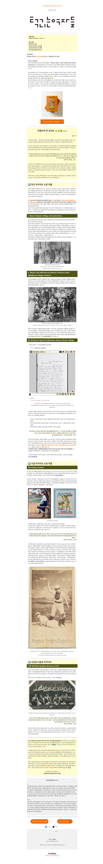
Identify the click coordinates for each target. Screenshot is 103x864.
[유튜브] (56, 831)
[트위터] (48, 831)
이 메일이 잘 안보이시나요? (48, 6)
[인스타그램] (52, 831)
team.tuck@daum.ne (52, 841)
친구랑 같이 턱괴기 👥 (65, 821)
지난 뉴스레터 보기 (57, 6)
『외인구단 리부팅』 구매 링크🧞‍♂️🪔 (52, 122)
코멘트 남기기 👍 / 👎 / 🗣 (39, 821)
